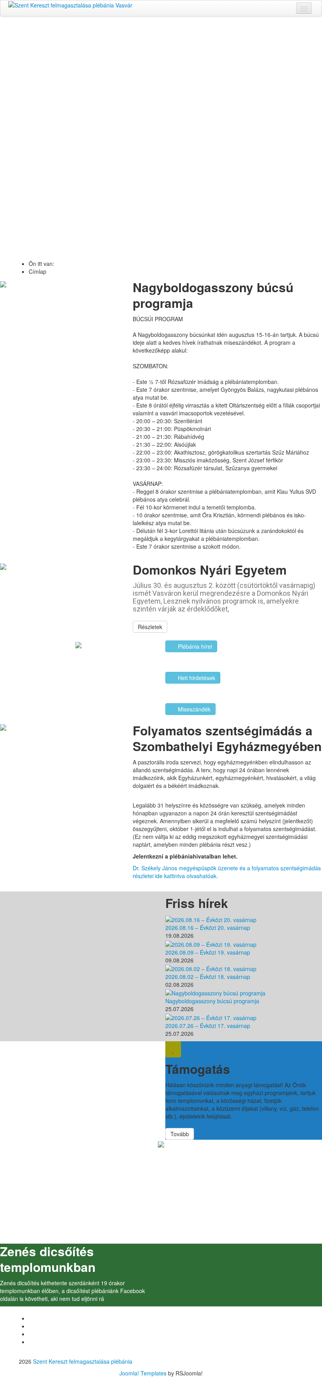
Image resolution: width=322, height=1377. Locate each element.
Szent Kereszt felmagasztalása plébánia (82, 1361)
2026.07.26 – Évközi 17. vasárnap (207, 1026)
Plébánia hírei (194, 646)
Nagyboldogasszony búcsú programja (212, 1001)
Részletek (150, 627)
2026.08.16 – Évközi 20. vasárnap (207, 927)
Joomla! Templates (142, 1373)
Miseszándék (193, 709)
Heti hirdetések (195, 678)
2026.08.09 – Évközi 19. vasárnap (207, 952)
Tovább (161, 159)
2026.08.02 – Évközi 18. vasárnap (207, 976)
